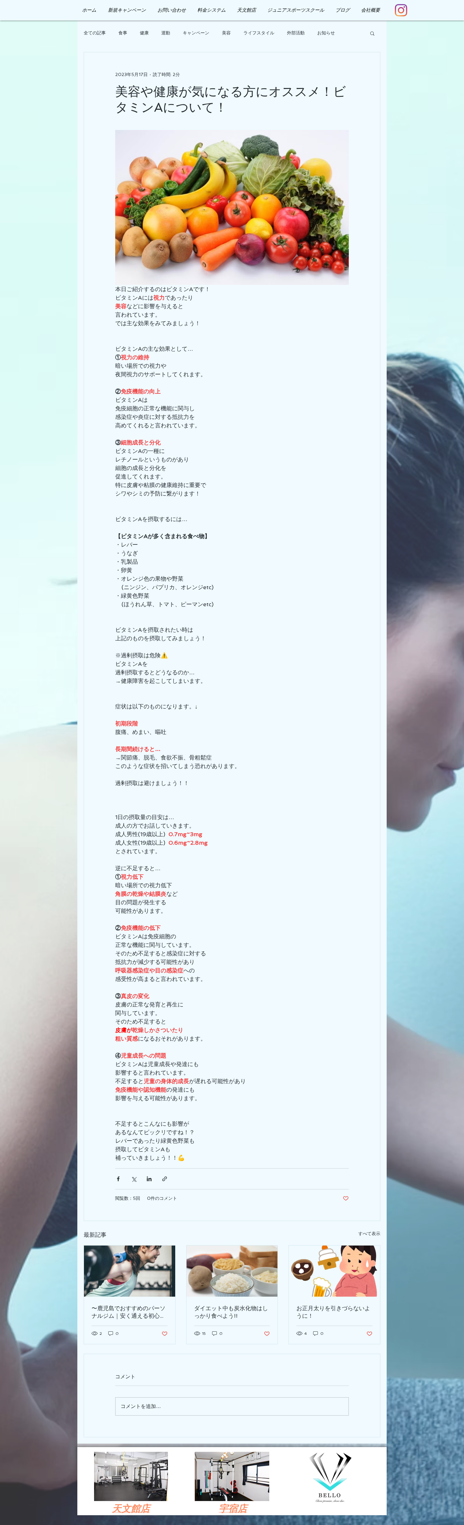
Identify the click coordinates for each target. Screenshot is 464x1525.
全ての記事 (95, 32)
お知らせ (326, 32)
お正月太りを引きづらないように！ (333, 1312)
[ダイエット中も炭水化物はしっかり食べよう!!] (232, 1271)
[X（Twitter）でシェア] (134, 1179)
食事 (122, 32)
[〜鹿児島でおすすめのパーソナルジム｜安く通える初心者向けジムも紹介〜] (129, 1271)
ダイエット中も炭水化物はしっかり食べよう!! (231, 1312)
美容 (226, 32)
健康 (144, 32)
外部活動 (296, 32)
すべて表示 (369, 1233)
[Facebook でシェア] (118, 1179)
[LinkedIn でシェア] (149, 1179)
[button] (372, 33)
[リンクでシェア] (165, 1179)
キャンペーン (196, 32)
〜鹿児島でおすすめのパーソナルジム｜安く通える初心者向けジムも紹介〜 (128, 1312)
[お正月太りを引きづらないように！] (334, 1271)
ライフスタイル (258, 32)
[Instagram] (401, 10)
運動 (165, 32)
